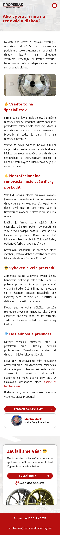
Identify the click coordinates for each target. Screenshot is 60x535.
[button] (54, 5)
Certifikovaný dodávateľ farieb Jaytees (30, 528)
